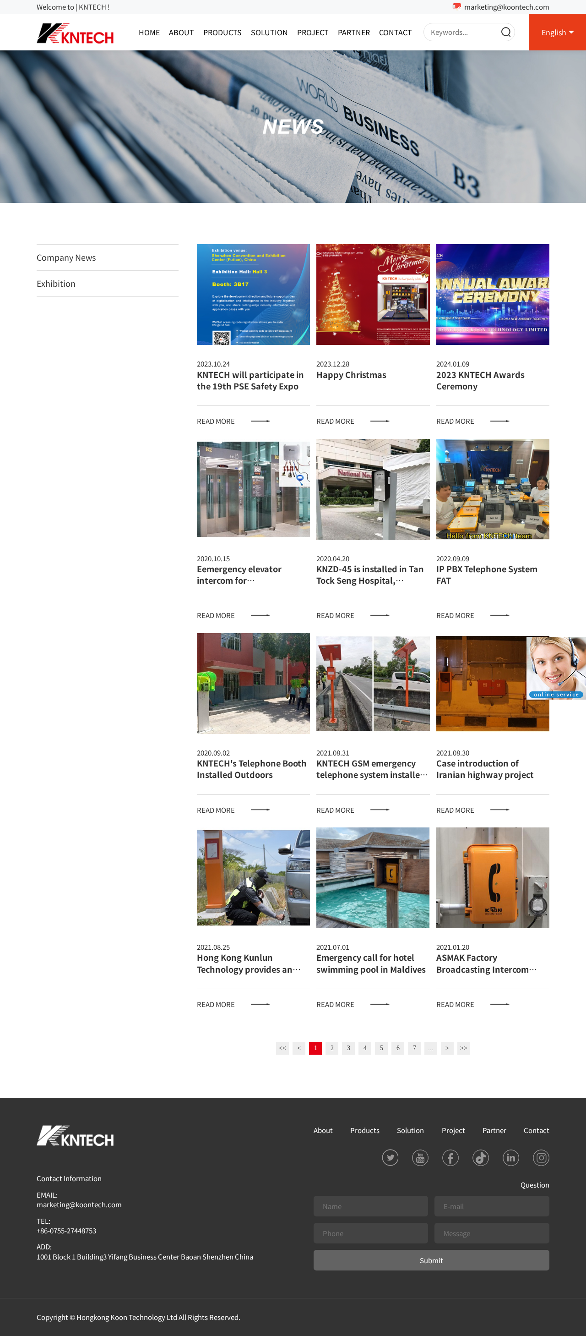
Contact (395, 32)
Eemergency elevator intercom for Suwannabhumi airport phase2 (244, 586)
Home (149, 32)
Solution (269, 32)
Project (313, 32)
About (181, 32)
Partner (354, 32)
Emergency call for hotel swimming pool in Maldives (371, 963)
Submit (431, 1260)
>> (463, 1048)
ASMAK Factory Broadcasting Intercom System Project (482, 968)
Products (222, 32)
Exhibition (56, 283)
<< (282, 1048)
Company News (66, 257)
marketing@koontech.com (506, 6)
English (554, 32)
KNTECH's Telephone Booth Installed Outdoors (252, 768)
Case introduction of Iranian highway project (485, 768)
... (431, 1048)
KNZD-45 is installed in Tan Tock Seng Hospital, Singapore (370, 580)
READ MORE (216, 421)
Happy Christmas (351, 374)
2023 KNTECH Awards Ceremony (480, 380)
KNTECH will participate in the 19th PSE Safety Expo (250, 380)
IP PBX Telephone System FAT (486, 574)
